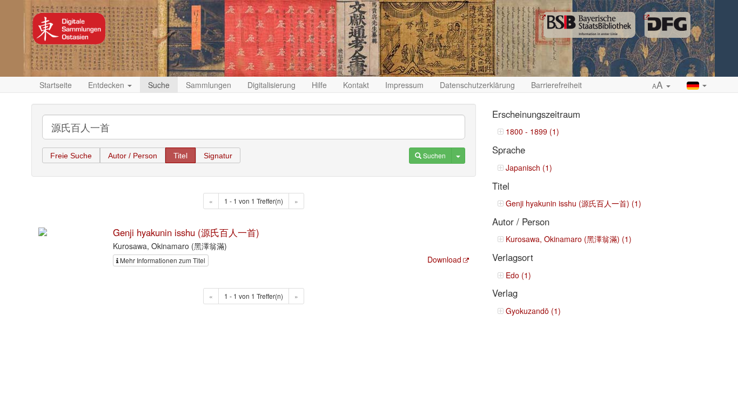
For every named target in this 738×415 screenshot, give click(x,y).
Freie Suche (71, 155)
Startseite (55, 84)
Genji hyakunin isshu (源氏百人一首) (186, 232)
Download (444, 259)
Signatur (218, 155)
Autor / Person (132, 155)
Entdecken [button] (107, 84)
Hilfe (319, 84)
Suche (159, 84)
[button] (661, 85)
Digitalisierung (271, 84)
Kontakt (356, 84)
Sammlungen (208, 84)
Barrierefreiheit (556, 84)
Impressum (404, 84)
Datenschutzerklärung (477, 84)
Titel (180, 155)
